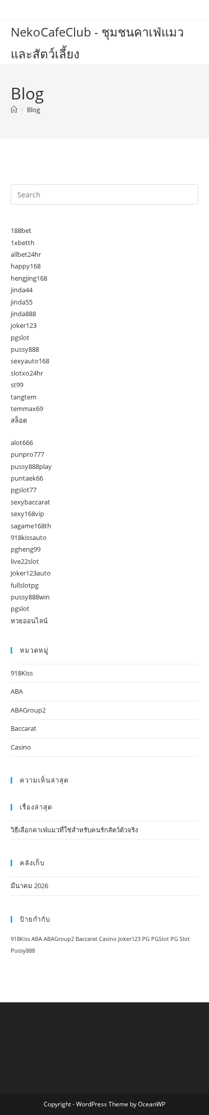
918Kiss (22, 673)
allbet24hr (26, 254)
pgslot (20, 337)
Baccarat (24, 728)
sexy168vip (27, 513)
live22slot (25, 561)
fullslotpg (25, 585)
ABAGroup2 (28, 710)
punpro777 (27, 454)
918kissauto (29, 537)
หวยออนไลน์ (29, 620)
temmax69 (27, 408)
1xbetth (22, 242)
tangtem (24, 396)
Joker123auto (31, 573)
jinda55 (21, 302)
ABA (17, 691)
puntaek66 (27, 478)
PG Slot (180, 938)
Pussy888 (23, 950)
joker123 (24, 325)
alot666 (22, 442)
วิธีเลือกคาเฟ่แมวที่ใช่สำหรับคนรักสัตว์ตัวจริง (74, 829)
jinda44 (21, 289)
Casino (21, 747)
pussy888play (31, 466)
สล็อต (19, 420)
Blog (33, 109)
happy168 (26, 266)
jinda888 (23, 313)
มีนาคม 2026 (29, 885)
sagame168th (31, 525)
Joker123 (129, 938)
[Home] (14, 109)
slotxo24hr (27, 373)
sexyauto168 (30, 360)
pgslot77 (24, 489)
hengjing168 (29, 278)
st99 (17, 384)
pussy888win (30, 596)
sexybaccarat (30, 501)
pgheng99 (26, 549)
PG (146, 938)
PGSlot (160, 938)
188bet (21, 230)
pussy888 (25, 349)
